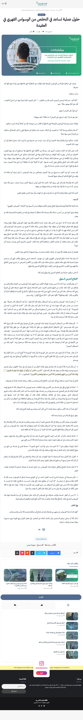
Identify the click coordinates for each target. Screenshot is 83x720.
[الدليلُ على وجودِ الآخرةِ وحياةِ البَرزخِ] (72, 626)
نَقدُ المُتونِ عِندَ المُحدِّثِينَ (59, 652)
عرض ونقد (52, 10)
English (42, 700)
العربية (38, 700)
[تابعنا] (41, 665)
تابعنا (41, 673)
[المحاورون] (41, 4)
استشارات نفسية (40, 539)
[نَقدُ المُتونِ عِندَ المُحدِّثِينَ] (72, 655)
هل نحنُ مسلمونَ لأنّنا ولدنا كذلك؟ (70, 584)
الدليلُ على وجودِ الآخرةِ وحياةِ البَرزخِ (56, 623)
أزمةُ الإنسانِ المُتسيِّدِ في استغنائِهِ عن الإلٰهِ (55, 613)
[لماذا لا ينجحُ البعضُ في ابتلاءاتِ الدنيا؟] (72, 636)
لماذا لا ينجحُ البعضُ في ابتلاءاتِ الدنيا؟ (55, 633)
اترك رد (41, 597)
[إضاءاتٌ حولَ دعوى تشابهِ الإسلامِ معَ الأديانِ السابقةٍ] (41, 575)
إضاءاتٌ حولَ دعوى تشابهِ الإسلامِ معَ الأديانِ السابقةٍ (52, 642)
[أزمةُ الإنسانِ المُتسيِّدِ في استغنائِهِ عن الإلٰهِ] (72, 616)
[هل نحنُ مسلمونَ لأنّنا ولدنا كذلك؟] (66, 575)
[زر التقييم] (43, 529)
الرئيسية (58, 10)
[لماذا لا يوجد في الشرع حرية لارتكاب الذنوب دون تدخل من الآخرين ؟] (15, 575)
